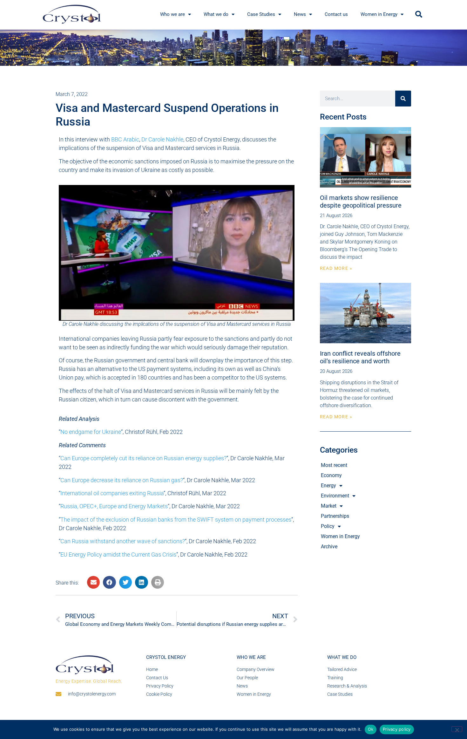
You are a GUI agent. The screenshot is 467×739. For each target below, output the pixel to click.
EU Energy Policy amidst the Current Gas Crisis (118, 554)
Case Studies (261, 14)
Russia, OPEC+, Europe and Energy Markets (114, 506)
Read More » (336, 268)
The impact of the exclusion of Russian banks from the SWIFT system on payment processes (175, 519)
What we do (216, 14)
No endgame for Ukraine (90, 431)
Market (328, 506)
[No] (456, 729)
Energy (328, 485)
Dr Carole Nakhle (162, 139)
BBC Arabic (125, 139)
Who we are (172, 14)
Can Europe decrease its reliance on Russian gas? (121, 480)
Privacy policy (397, 729)
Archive (329, 547)
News (300, 14)
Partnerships (335, 516)
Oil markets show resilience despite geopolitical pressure (361, 201)
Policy (328, 526)
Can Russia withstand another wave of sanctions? (122, 541)
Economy (331, 475)
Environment (335, 496)
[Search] (403, 98)
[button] (418, 14)
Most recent (334, 465)
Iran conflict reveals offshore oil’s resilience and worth (360, 357)
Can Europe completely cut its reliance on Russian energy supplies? (143, 458)
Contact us (336, 14)
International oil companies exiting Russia (112, 493)
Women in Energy (379, 14)
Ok (371, 729)
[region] (233, 48)
